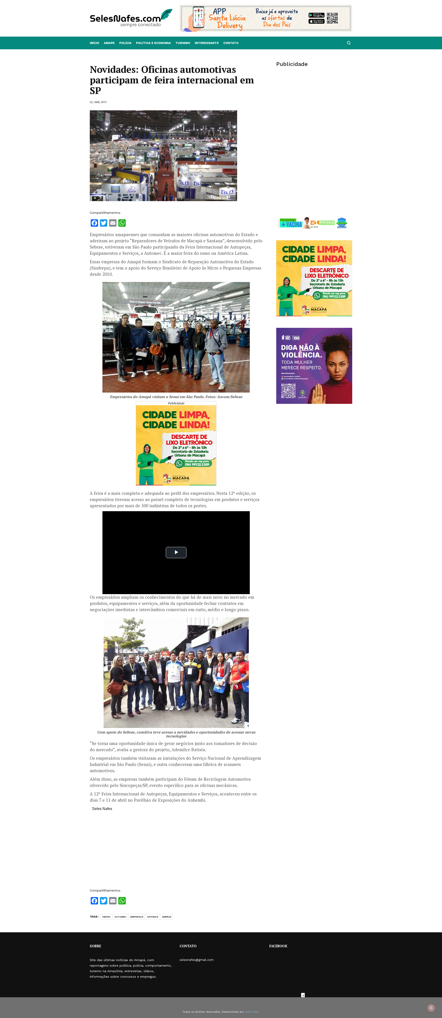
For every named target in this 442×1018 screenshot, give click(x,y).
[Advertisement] (176, 852)
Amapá (109, 43)
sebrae (166, 916)
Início (94, 43)
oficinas (152, 916)
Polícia (125, 43)
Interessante (207, 43)
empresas (136, 916)
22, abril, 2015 (98, 102)
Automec (120, 916)
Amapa (106, 916)
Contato (230, 43)
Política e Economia (153, 43)
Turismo (182, 43)
